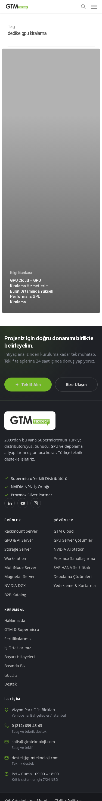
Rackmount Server (21, 531)
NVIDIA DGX (15, 585)
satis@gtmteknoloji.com (33, 741)
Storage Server (17, 549)
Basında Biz (15, 665)
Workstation (15, 558)
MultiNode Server (20, 567)
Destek (10, 684)
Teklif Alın (31, 384)
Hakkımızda (14, 620)
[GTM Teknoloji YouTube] (22, 503)
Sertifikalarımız (18, 638)
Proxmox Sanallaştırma (74, 558)
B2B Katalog (15, 594)
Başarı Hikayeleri (19, 656)
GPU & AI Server (18, 540)
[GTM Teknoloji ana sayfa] (29, 420)
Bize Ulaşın (76, 384)
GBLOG (10, 675)
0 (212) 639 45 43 (27, 725)
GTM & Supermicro (21, 629)
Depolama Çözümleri (73, 576)
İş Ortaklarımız (17, 647)
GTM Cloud (64, 531)
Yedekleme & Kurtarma (75, 585)
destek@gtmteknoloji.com (35, 757)
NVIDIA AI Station (69, 549)
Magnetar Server (19, 576)
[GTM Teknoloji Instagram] (35, 503)
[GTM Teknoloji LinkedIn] (9, 503)
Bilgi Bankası (21, 272)
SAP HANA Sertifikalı (72, 567)
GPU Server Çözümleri (74, 540)
